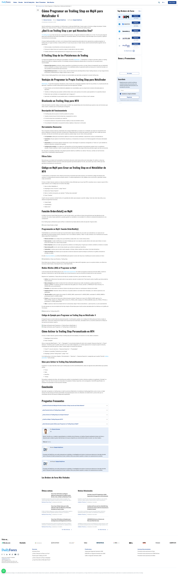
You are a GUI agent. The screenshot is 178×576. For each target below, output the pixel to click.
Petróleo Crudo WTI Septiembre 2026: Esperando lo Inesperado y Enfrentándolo (97, 495)
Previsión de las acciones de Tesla (146, 551)
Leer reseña (136, 18)
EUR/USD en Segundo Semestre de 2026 (95, 553)
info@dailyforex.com (6, 558)
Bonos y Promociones (41, 2)
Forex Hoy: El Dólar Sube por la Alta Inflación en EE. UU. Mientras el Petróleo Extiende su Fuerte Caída (61, 507)
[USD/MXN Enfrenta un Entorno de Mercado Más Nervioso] (82, 518)
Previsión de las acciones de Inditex (146, 555)
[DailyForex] (9, 550)
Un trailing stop (45, 34)
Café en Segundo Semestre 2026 (93, 555)
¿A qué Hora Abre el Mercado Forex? (41, 559)
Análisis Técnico (82, 502)
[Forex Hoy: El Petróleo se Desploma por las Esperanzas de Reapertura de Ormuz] (46, 518)
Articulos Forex (41, 6)
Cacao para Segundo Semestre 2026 (94, 551)
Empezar (136, 16)
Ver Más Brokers (128, 51)
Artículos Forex (36, 551)
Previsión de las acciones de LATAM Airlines (148, 553)
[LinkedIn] (51, 431)
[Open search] (159, 2)
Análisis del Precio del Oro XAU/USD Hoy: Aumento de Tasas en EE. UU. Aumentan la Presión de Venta (97, 507)
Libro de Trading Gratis (29, 2)
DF (36, 6)
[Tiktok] (12, 554)
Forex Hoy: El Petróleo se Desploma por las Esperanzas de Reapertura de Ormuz (61, 520)
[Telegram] (9, 554)
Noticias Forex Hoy (46, 502)
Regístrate (129, 97)
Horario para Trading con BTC (39, 555)
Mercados (20, 2)
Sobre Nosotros (50, 2)
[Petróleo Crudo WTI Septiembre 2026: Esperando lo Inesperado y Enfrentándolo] (82, 493)
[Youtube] (15, 554)
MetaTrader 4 (45, 83)
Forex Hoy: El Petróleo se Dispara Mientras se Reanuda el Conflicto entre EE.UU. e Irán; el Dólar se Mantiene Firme (61, 495)
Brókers (15, 2)
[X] (4, 554)
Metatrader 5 (77, 59)
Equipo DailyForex (58, 447)
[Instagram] (18, 554)
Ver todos (129, 73)
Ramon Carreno (56, 429)
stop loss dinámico (50, 255)
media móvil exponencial (69, 271)
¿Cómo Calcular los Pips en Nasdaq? (41, 557)
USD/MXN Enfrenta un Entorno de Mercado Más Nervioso (95, 520)
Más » (139, 11)
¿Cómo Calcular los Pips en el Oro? (41, 553)
